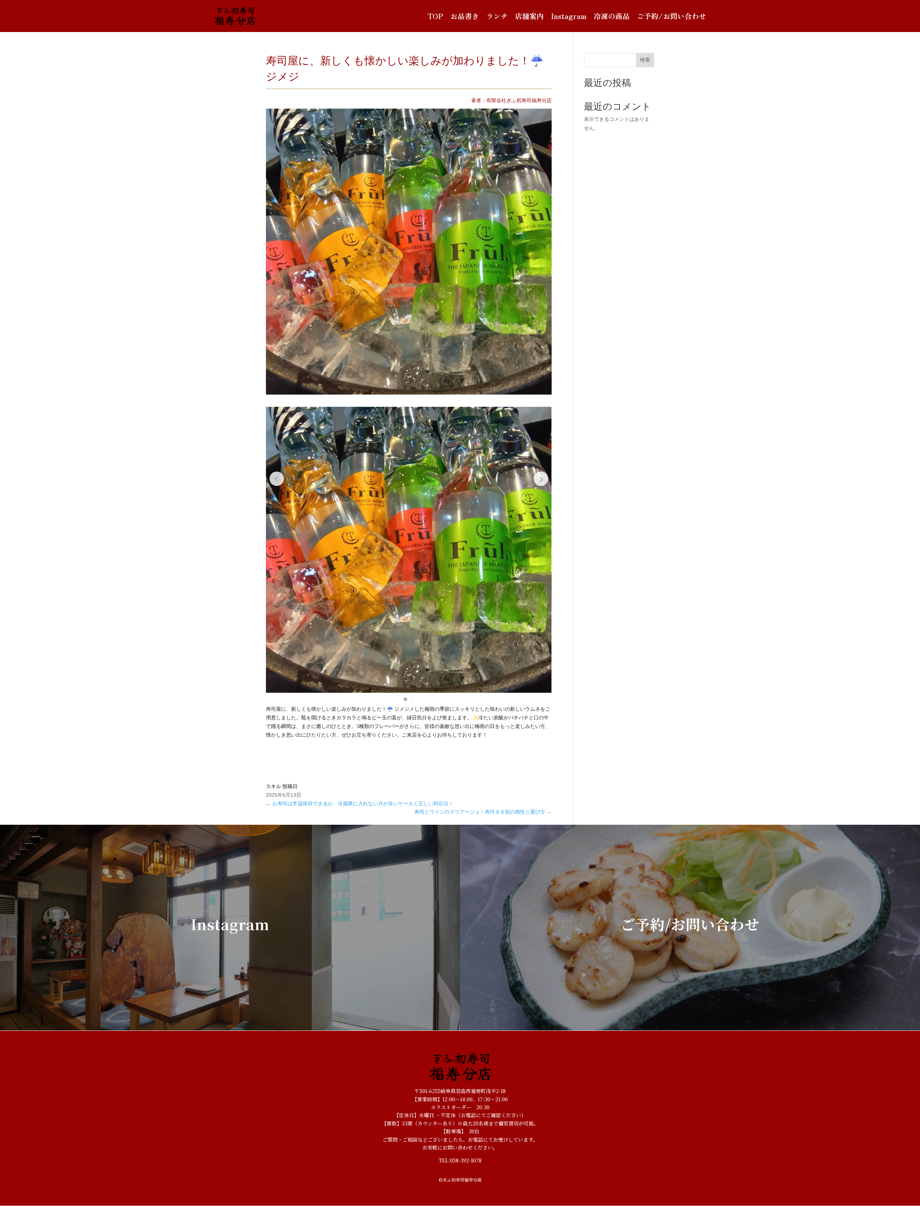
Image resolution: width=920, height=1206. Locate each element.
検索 (645, 60)
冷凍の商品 (612, 16)
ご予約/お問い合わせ (671, 16)
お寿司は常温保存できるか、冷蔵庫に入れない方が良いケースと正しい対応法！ (360, 803)
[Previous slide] (277, 479)
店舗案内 (529, 16)
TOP (435, 16)
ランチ (497, 16)
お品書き (464, 16)
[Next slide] (541, 479)
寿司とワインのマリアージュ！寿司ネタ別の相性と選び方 (483, 812)
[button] (405, 699)
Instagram (568, 16)
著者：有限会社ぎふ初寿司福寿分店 (511, 100)
